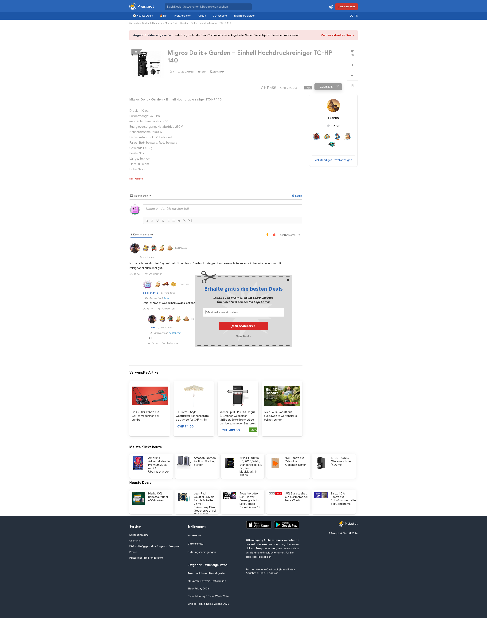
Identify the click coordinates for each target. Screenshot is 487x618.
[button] (243, 288)
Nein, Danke (243, 335)
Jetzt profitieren (243, 326)
